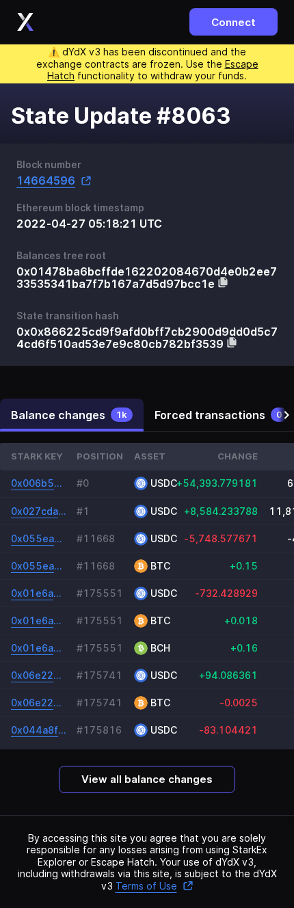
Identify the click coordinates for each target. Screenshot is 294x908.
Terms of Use (146, 886)
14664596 (45, 181)
